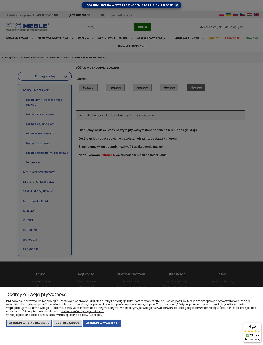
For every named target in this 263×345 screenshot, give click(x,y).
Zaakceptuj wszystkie (101, 323)
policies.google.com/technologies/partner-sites (206, 308)
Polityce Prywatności (232, 304)
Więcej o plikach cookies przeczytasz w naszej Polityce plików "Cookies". (54, 315)
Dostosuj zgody (67, 323)
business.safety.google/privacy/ (82, 311)
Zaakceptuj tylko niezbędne (29, 323)
